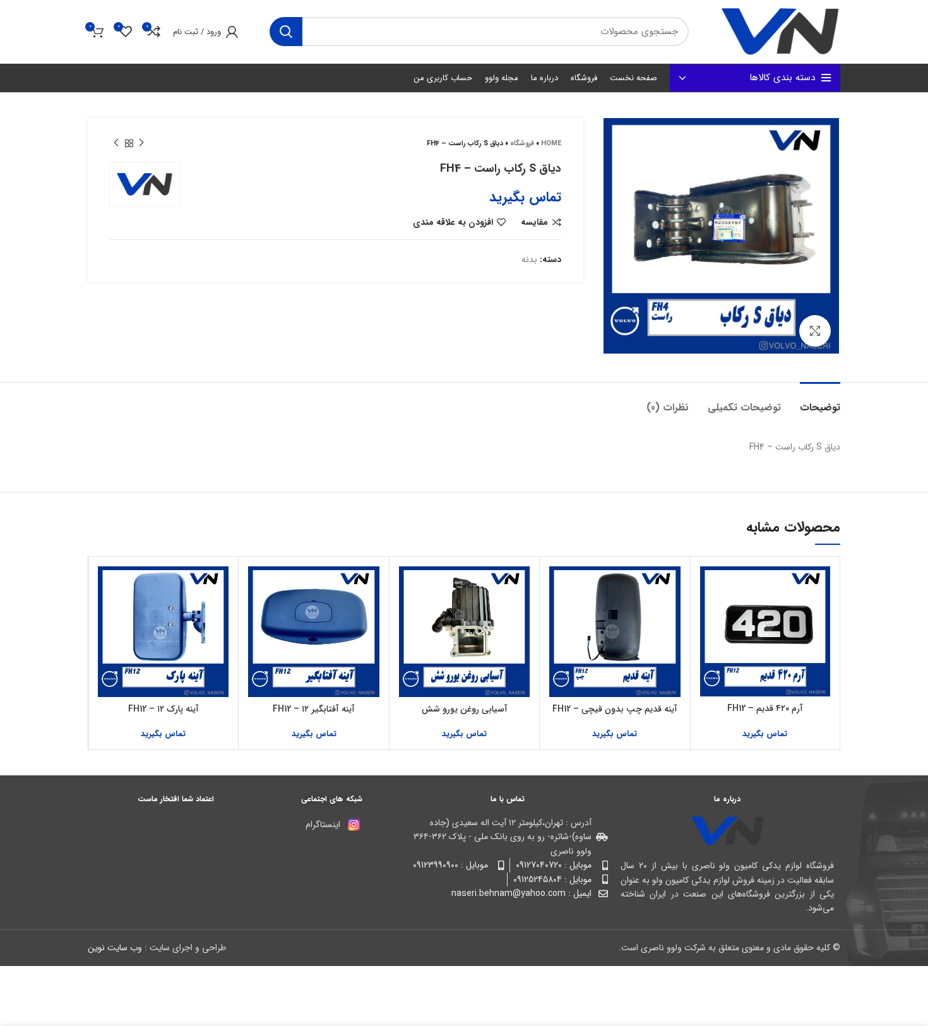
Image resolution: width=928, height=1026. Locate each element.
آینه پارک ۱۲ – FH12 (163, 709)
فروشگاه (522, 143)
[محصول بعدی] (116, 143)
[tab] (820, 401)
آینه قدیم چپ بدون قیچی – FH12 (614, 709)
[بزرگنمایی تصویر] (815, 331)
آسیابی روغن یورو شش (465, 709)
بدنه (529, 259)
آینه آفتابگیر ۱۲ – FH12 (314, 709)
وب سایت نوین (115, 948)
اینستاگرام (323, 825)
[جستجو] (286, 31)
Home (551, 143)
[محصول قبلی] (141, 143)
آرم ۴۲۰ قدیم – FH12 (765, 708)
